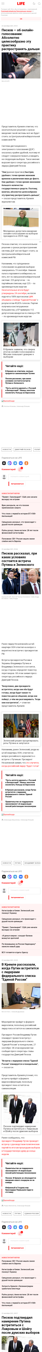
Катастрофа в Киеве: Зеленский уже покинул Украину (18, 911)
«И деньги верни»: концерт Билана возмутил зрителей (17, 936)
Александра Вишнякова (12, 820)
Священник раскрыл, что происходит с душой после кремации (19, 523)
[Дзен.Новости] (4, 463)
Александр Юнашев (23, 406)
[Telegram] (15, 463)
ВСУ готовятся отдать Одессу (15, 952)
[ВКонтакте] (20, 463)
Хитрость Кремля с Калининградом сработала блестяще (17, 1322)
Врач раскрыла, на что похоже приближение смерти (15, 506)
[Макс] (9, 463)
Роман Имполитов (10, 1241)
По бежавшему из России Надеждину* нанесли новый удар (19, 945)
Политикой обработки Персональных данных (16, 11)
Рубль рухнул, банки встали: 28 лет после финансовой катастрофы (20, 531)
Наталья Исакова (10, 406)
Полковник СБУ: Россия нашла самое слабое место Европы (18, 539)
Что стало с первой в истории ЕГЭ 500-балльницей (19, 514)
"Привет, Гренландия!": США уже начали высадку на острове (19, 498)
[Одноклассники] (26, 463)
